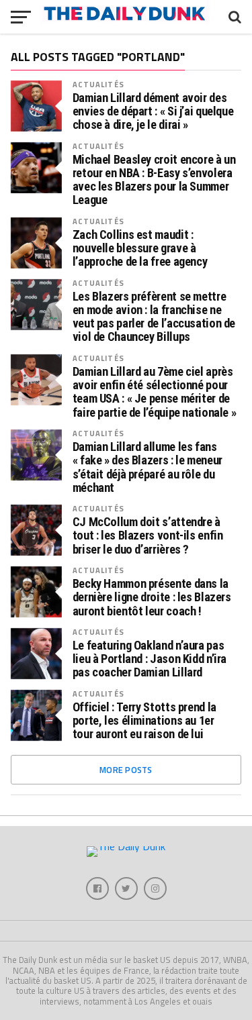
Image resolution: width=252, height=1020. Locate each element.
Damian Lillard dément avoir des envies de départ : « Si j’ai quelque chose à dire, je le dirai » (153, 111)
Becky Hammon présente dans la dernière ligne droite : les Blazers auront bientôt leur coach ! (152, 597)
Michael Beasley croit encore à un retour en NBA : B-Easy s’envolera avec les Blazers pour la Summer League (154, 180)
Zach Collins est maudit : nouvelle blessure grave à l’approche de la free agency (140, 248)
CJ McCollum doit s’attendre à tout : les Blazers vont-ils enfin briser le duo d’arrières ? (148, 535)
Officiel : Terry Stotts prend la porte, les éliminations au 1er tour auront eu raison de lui (144, 721)
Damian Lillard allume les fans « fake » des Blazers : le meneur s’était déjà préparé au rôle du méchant (147, 467)
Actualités (98, 84)
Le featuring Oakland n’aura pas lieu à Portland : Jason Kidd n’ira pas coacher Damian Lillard (150, 659)
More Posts (126, 769)
